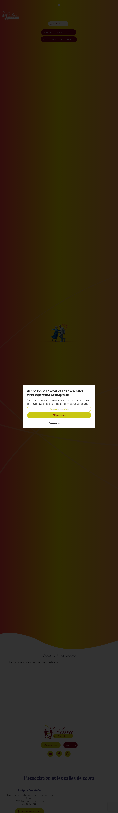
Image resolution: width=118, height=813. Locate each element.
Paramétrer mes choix (59, 409)
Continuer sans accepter (59, 423)
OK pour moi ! (59, 415)
